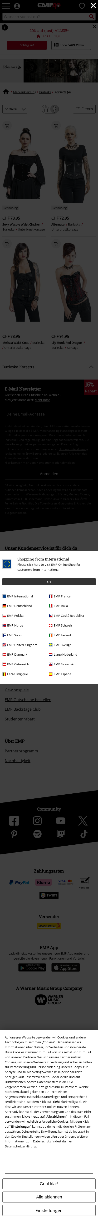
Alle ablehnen (49, 1197)
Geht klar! (49, 1183)
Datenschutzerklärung (20, 1146)
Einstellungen (49, 1210)
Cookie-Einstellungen (26, 1136)
